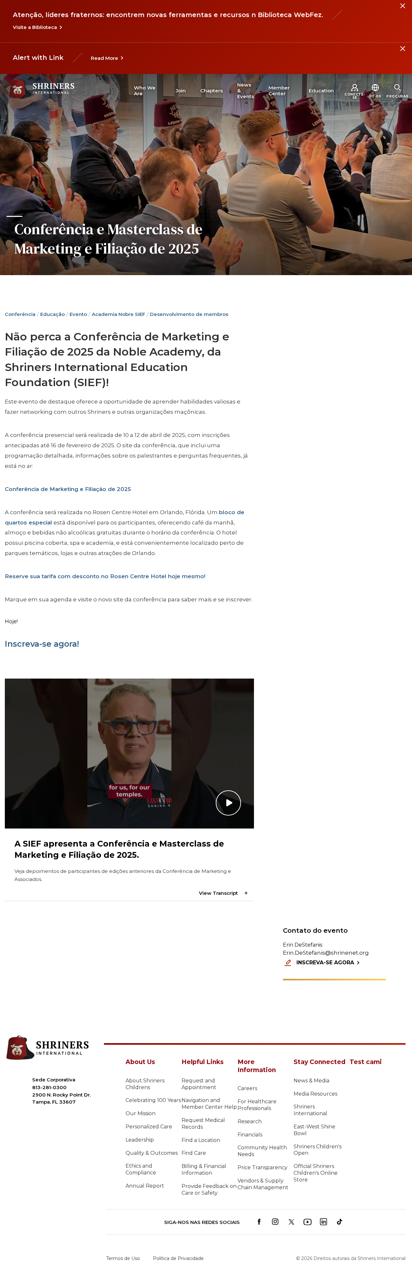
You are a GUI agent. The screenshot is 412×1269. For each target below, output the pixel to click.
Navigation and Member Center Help (209, 1103)
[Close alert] (402, 9)
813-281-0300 (49, 1087)
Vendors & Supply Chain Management (263, 1184)
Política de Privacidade (178, 1258)
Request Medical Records (203, 1123)
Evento (78, 314)
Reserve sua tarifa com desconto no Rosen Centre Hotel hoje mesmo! (105, 576)
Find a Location (201, 1140)
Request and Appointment (199, 1084)
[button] (375, 96)
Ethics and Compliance (141, 1169)
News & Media (311, 1081)
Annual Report (145, 1186)
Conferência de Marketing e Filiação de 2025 (68, 489)
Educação (52, 314)
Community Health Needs (262, 1150)
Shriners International (310, 1110)
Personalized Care (149, 1127)
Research (250, 1121)
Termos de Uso (123, 1258)
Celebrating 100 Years (153, 1100)
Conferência (20, 314)
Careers (247, 1088)
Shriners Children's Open (318, 1150)
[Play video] (129, 753)
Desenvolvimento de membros (189, 314)
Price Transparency (262, 1167)
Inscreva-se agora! (42, 644)
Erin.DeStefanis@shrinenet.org (326, 952)
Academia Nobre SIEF (118, 314)
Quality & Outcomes (152, 1153)
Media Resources (315, 1094)
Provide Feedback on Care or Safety (209, 1189)
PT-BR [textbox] (375, 96)
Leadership (140, 1140)
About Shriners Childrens (145, 1084)
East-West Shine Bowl (314, 1130)
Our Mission (140, 1113)
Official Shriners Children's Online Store (316, 1173)
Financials (250, 1135)
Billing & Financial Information (204, 1169)
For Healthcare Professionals (257, 1104)
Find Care (194, 1153)
